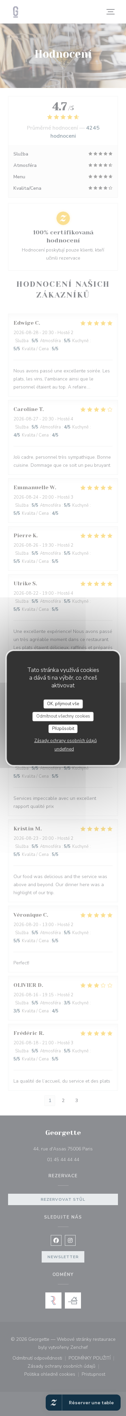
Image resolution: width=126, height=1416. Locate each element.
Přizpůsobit (63, 729)
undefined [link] (64, 749)
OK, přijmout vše (63, 704)
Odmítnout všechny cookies (63, 716)
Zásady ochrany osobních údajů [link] (65, 741)
